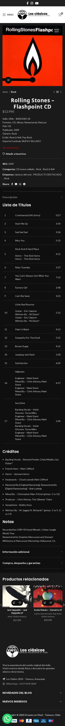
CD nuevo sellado (25, 169)
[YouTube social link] (37, 3)
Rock (13, 92)
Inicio (5, 92)
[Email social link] (16, 184)
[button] (14, 603)
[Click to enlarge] (8, 80)
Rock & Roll (48, 169)
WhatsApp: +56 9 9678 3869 (21, 683)
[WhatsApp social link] (20, 184)
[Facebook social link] (28, 3)
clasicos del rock (23, 174)
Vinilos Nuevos (19, 616)
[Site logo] (33, 14)
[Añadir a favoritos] (20, 603)
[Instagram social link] (32, 3)
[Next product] (60, 92)
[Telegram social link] (24, 184)
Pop (54, 613)
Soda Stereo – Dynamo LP (48, 610)
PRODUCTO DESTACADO (47, 174)
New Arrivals (46, 613)
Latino (37, 613)
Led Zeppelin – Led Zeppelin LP (17, 611)
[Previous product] (54, 92)
